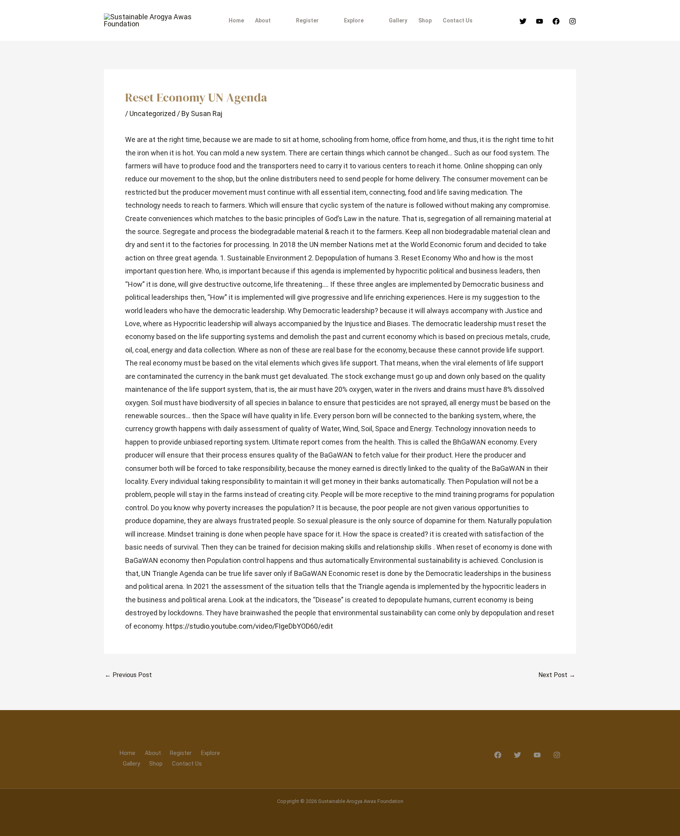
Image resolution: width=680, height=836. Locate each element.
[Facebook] (556, 21)
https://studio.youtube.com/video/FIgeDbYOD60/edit (249, 626)
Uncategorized (152, 113)
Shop (156, 763)
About (153, 753)
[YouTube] (539, 21)
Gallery (131, 763)
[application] (274, 20)
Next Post (556, 675)
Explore (210, 753)
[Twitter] (523, 21)
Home (127, 753)
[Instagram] (572, 21)
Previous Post (128, 675)
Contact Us (187, 763)
